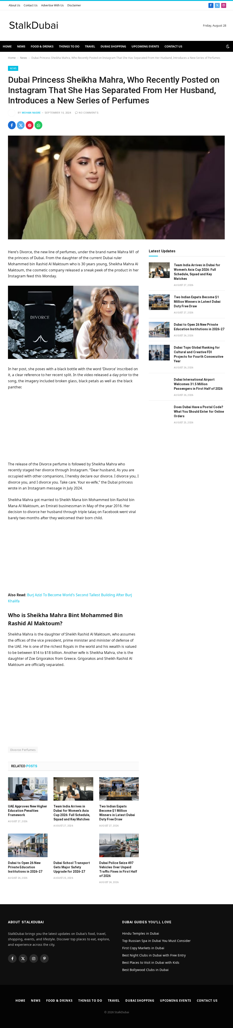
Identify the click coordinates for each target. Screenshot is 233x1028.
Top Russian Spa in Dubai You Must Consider (156, 941)
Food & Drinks (42, 46)
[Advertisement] (73, 427)
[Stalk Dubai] (34, 25)
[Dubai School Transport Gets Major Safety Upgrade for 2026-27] (73, 845)
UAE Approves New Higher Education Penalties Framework (27, 811)
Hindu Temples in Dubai (141, 933)
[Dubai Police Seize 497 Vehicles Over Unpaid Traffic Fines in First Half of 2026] (119, 845)
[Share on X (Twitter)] (21, 125)
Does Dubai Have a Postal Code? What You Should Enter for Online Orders (199, 411)
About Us (14, 5)
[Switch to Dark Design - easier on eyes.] (227, 46)
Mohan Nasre (31, 112)
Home (7, 46)
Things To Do (69, 46)
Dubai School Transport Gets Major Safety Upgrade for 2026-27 (71, 867)
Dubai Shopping (113, 46)
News (21, 46)
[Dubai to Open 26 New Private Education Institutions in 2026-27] (28, 845)
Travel (90, 46)
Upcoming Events (145, 46)
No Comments (89, 112)
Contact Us (31, 5)
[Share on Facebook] (12, 125)
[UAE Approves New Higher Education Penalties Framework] (28, 789)
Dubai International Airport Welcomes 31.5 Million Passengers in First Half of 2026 (198, 384)
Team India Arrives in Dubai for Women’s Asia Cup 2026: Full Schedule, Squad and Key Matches (71, 813)
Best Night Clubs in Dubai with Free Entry (154, 955)
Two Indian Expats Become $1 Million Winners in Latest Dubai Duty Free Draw (117, 813)
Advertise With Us (52, 5)
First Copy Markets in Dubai (143, 948)
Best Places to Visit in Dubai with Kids (150, 962)
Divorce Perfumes (22, 750)
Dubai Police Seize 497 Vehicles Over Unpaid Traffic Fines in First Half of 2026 (118, 869)
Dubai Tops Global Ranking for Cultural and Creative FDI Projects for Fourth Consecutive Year (198, 354)
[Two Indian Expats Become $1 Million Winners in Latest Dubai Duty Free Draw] (119, 789)
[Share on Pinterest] (29, 125)
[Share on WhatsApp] (38, 125)
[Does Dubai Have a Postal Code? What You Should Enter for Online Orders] (159, 412)
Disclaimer (74, 5)
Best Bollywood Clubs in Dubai (145, 970)
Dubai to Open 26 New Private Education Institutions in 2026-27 (25, 867)
